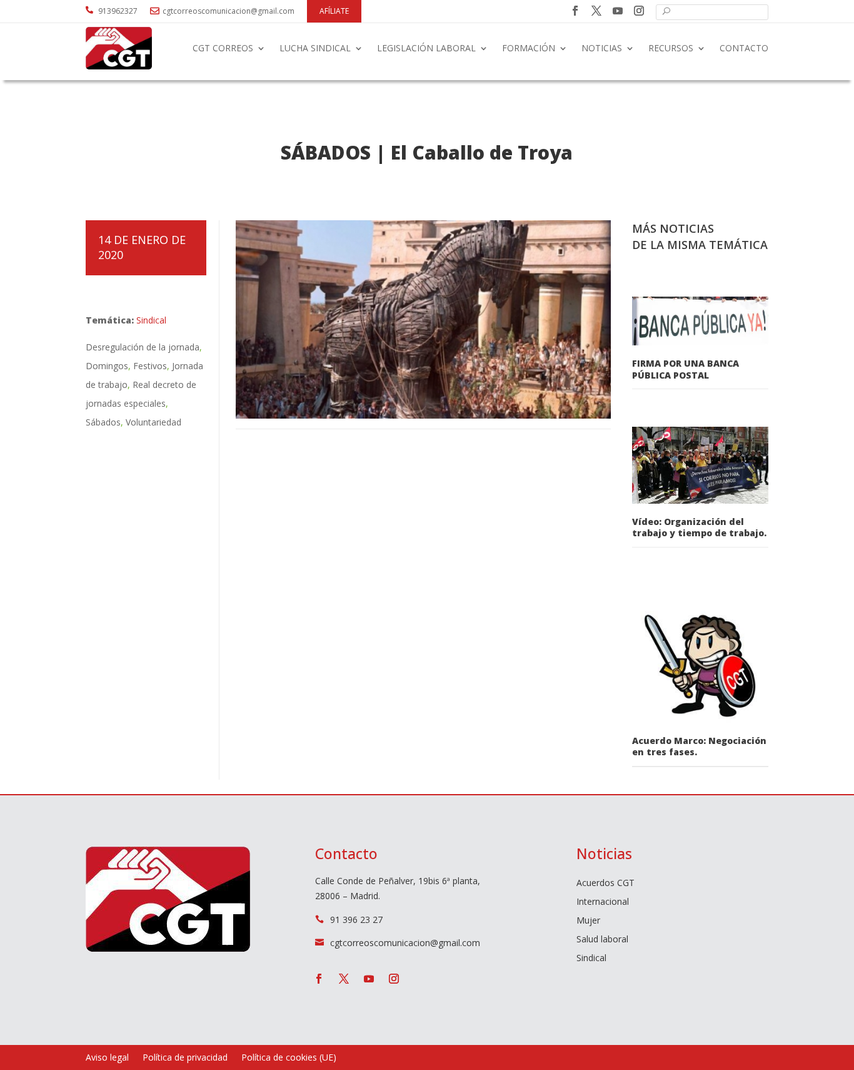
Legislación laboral (426, 48)
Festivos (150, 366)
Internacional (602, 902)
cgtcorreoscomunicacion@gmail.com (228, 11)
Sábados (103, 422)
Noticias (601, 48)
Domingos (107, 366)
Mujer (588, 921)
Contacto (744, 48)
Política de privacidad (185, 1058)
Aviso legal (107, 1058)
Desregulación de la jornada (142, 347)
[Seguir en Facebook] (575, 10)
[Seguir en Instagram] (639, 10)
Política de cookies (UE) (288, 1058)
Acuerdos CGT (605, 884)
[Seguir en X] (596, 10)
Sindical (151, 320)
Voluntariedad (153, 422)
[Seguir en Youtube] (617, 10)
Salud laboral (602, 940)
